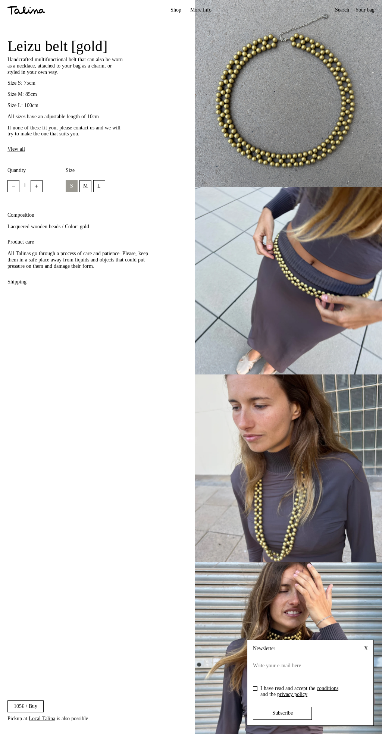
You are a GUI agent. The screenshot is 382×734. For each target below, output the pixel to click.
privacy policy (292, 694)
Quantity (16, 170)
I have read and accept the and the (299, 691)
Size (70, 170)
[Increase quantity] (37, 186)
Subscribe (282, 713)
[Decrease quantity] (13, 186)
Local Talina (42, 718)
